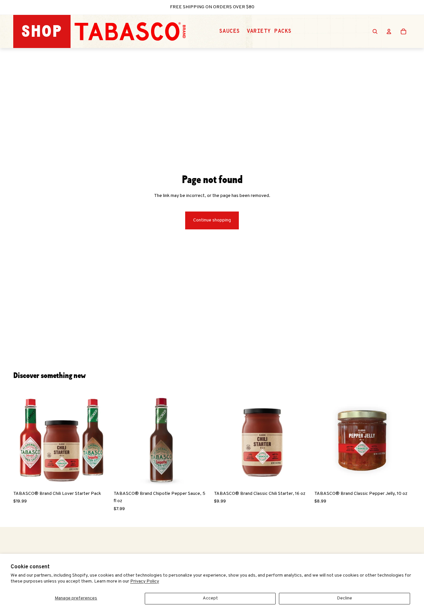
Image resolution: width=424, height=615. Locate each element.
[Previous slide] (23, 439)
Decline (344, 598)
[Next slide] (100, 439)
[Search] (375, 31)
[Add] (99, 477)
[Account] (389, 31)
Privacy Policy (144, 581)
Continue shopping (212, 220)
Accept (210, 598)
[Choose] (200, 477)
